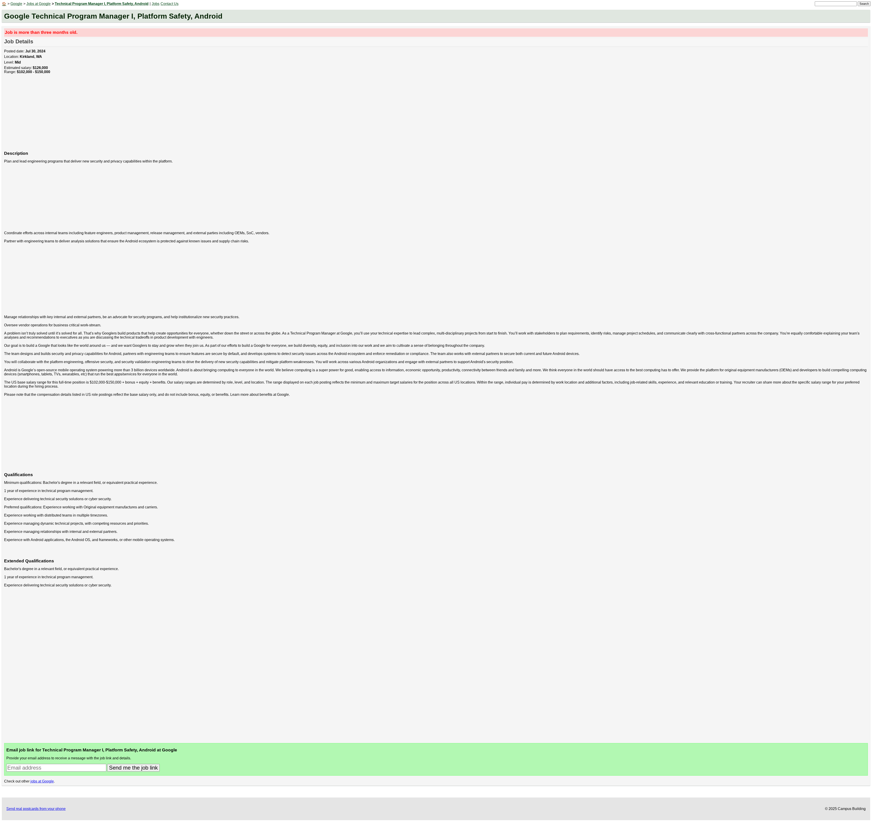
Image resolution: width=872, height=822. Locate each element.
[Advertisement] (140, 115)
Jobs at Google (38, 4)
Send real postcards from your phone (36, 809)
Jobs (155, 4)
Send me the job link (133, 768)
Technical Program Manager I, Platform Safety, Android (102, 4)
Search (864, 3)
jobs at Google (42, 781)
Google (16, 4)
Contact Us (169, 4)
